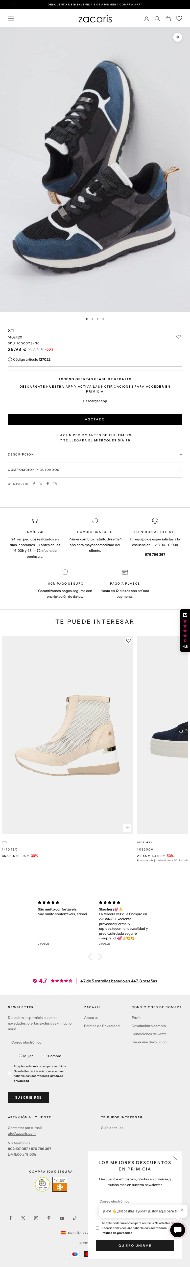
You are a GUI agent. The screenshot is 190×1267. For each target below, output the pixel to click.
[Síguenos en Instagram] (36, 1218)
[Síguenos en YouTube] (61, 1218)
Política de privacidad (117, 1233)
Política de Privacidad (102, 1026)
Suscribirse (28, 1097)
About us (91, 1017)
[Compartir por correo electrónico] (55, 484)
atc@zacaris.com (22, 1133)
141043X (9, 849)
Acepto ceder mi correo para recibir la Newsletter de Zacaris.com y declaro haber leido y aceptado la (138, 1228)
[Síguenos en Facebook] (10, 1218)
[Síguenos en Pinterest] (49, 1218)
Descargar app (95, 401)
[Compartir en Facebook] (34, 484)
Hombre (54, 1056)
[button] (91, 956)
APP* (138, 4)
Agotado (95, 419)
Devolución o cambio (149, 1026)
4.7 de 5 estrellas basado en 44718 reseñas (118, 980)
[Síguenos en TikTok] (74, 1218)
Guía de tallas (112, 1128)
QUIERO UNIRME (135, 1245)
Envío (136, 1017)
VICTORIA (144, 842)
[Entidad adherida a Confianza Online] (51, 1184)
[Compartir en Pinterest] (48, 484)
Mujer (28, 1056)
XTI (11, 330)
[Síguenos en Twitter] (23, 1218)
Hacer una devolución (149, 1042)
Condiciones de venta (149, 1034)
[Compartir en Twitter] (41, 484)
